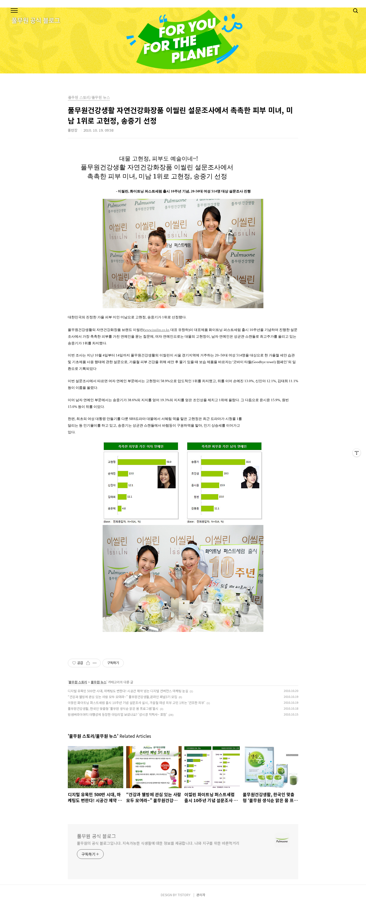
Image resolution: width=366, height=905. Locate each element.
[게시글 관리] (94, 663)
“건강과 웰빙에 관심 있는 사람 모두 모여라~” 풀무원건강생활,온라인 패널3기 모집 (122, 696)
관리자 (200, 894)
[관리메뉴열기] (357, 453)
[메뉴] (14, 10)
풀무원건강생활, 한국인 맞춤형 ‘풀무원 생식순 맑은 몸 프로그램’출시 (113, 708)
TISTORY (184, 894)
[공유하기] (88, 663)
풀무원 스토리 (78, 682)
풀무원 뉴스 (98, 682)
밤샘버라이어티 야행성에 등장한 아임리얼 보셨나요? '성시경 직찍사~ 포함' (117, 714)
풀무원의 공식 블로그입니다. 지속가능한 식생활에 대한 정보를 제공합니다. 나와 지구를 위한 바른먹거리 (158, 843)
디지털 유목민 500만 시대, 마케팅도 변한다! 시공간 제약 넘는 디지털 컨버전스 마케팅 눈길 (128, 690)
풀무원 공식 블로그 (96, 836)
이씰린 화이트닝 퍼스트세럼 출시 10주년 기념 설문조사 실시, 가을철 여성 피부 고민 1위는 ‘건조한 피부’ (136, 702)
